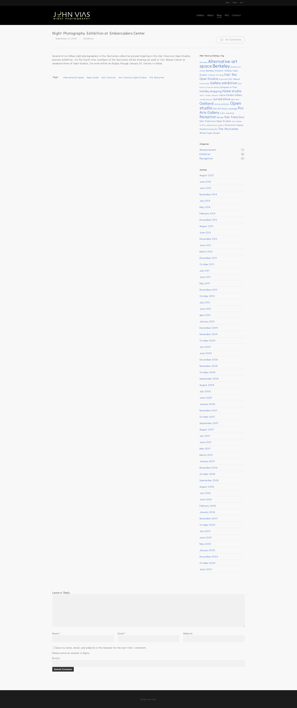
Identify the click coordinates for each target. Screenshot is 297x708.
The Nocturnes (156, 77)
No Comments (232, 39)
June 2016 (205, 181)
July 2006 (205, 493)
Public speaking (227, 113)
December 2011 (208, 257)
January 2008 (207, 404)
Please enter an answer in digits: (71, 653)
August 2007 (207, 429)
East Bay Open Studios (218, 76)
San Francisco (108, 77)
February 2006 (208, 505)
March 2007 (206, 454)
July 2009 (205, 346)
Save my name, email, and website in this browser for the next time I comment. (101, 647)
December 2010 (208, 289)
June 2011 (205, 277)
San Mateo (237, 121)
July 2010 (205, 302)
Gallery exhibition (223, 82)
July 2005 (205, 531)
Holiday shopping (211, 91)
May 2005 (205, 543)
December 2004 (209, 556)
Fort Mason (234, 78)
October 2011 (207, 264)
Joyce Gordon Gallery (230, 95)
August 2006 (207, 486)
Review (220, 117)
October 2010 (207, 296)
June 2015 (205, 188)
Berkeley (221, 66)
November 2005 (209, 518)
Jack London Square (209, 95)
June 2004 (206, 569)
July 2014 (205, 200)
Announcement (208, 149)
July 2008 (205, 391)
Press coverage (229, 108)
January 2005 (207, 550)
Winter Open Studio (210, 132)
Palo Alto (217, 108)
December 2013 (208, 219)
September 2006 (209, 480)
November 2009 (209, 334)
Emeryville (223, 79)
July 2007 (205, 435)
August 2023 (207, 175)
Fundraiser (204, 83)
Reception (208, 116)
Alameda (204, 62)
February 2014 (207, 213)
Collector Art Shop (216, 75)
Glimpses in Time (228, 87)
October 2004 (207, 562)
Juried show (222, 99)
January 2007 (207, 461)
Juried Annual (206, 99)
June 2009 (206, 353)
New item (235, 99)
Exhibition (88, 38)
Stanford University (209, 129)
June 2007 (205, 442)
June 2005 (206, 537)
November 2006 (209, 467)
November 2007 (208, 410)
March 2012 (206, 251)
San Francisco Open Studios (132, 77)
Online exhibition (222, 104)
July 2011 (205, 270)
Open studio (93, 77)
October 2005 (207, 524)
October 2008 (207, 372)
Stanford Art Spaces (233, 125)
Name (56, 633)
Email (122, 633)
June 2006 (206, 499)
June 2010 (205, 308)
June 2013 (205, 232)
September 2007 (209, 423)
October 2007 (207, 416)
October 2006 (207, 474)
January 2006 (207, 512)
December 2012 (208, 238)
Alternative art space (73, 77)
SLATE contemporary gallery (212, 125)
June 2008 (206, 397)
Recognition (206, 158)
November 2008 (209, 365)
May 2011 (205, 283)
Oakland (207, 103)
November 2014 (208, 194)
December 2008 (209, 359)
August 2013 (206, 226)
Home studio (232, 91)
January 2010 (207, 321)
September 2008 (209, 378)
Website (188, 633)
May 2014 (205, 207)
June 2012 (205, 245)
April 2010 (205, 315)
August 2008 (207, 385)
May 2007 (205, 448)
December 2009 (209, 327)
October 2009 (207, 340)
